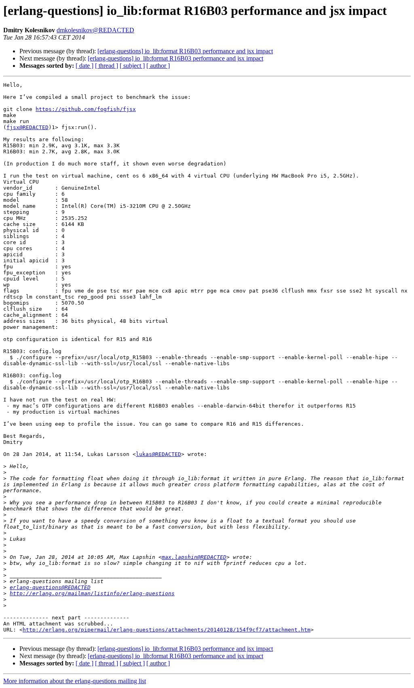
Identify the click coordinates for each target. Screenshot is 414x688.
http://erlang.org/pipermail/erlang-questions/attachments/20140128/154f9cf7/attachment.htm (166, 630)
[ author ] (158, 65)
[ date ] (84, 65)
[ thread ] (106, 65)
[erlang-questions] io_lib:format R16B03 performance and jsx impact (185, 51)
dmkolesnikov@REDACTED (95, 30)
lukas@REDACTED (158, 454)
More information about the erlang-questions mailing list (74, 681)
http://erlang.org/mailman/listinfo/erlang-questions (92, 593)
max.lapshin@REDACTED (194, 557)
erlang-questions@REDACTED (50, 587)
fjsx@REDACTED (27, 127)
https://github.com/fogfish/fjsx (86, 109)
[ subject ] (132, 65)
